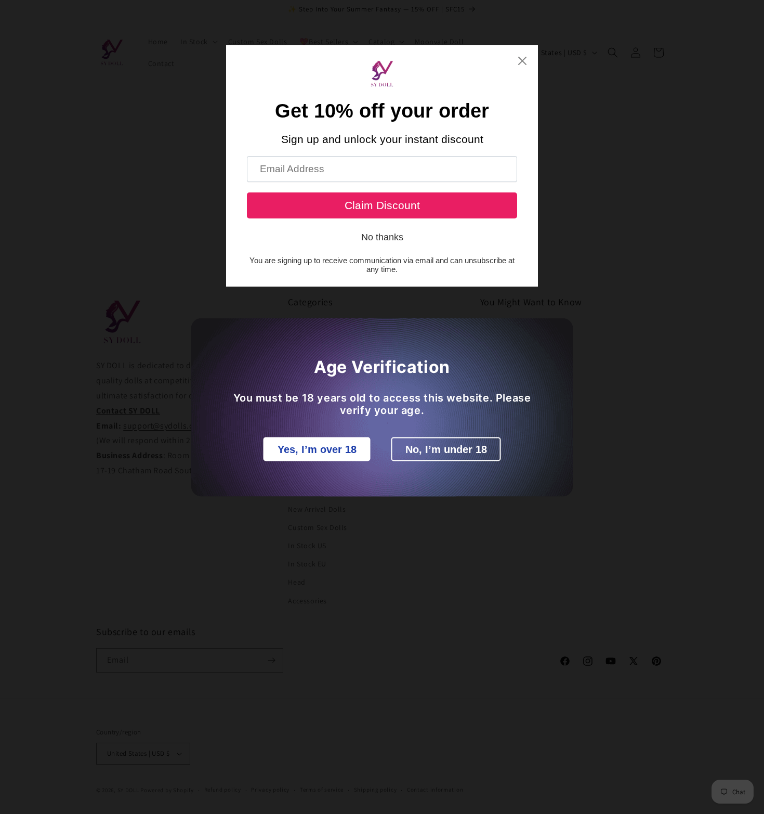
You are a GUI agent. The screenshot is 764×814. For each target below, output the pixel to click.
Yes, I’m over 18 (317, 449)
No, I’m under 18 (446, 449)
